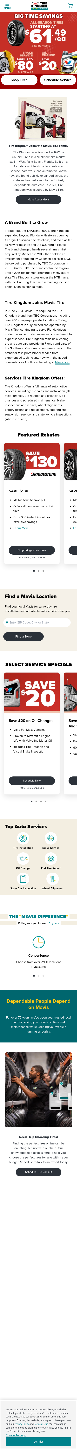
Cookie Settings (16, 1435)
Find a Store (23, 636)
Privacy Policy (22, 1424)
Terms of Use (41, 1424)
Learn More (21, 528)
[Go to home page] (39, 6)
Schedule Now (32, 780)
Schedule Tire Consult (38, 1172)
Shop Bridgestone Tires (31, 550)
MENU (7, 8)
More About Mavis (39, 199)
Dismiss (38, 1441)
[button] (34, 571)
